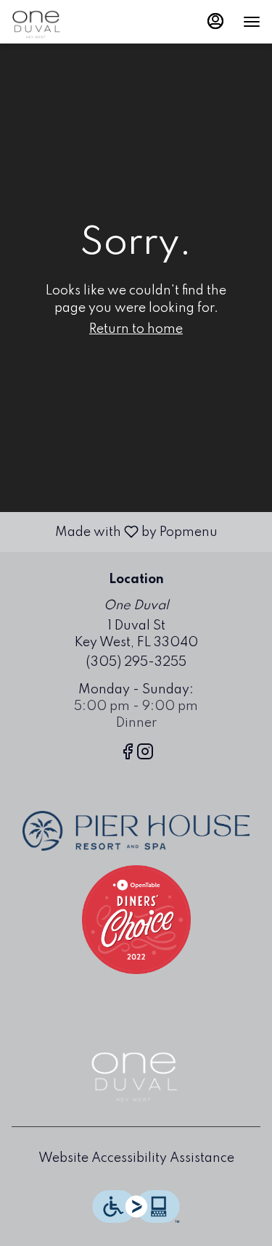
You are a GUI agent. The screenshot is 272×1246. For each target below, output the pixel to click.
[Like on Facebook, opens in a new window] (127, 754)
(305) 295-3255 (136, 662)
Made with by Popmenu (114, 531)
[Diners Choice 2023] (136, 918)
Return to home (136, 329)
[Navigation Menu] (252, 21)
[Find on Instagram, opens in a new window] (145, 754)
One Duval (136, 1072)
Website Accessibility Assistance (136, 1158)
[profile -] (215, 21)
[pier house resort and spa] (136, 830)
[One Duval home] (77, 22)
